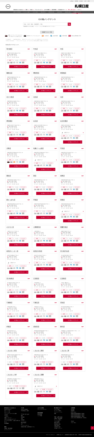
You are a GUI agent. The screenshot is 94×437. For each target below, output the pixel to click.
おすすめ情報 (46, 9)
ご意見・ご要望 (87, 1)
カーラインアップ (7, 429)
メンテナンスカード (25, 425)
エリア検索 (40, 415)
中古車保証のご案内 (25, 410)
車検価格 (22, 417)
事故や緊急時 (23, 422)
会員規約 (6, 414)
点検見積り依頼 (67, 12)
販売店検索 (54, 9)
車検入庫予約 (43, 12)
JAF (21, 424)
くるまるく (6, 416)
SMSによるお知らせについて (10, 419)
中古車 (31, 9)
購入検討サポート (62, 9)
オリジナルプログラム (42, 409)
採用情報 (76, 1)
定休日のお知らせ (7, 409)
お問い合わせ (73, 412)
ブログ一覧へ (73, 422)
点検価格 (22, 419)
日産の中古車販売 (24, 409)
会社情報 (81, 1)
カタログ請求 (35, 12)
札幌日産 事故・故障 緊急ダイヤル (28, 426)
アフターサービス (38, 9)
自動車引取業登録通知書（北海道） (78, 413)
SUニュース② (7, 412)
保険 (55, 413)
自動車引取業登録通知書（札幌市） (78, 414)
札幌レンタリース (7, 417)
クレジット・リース (58, 412)
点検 (22, 418)
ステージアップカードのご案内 (10, 413)
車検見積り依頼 (51, 12)
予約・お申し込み (71, 9)
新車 (26, 9)
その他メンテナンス (77, 12)
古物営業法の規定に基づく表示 (71, 434)
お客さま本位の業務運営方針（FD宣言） (79, 417)
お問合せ (72, 1)
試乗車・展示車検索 (17, 12)
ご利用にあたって (59, 434)
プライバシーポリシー (50, 434)
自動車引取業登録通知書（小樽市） (78, 416)
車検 (22, 415)
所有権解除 (6, 423)
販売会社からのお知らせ (18, 9)
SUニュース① (7, 410)
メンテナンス (23, 421)
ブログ (78, 9)
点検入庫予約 (59, 12)
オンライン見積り (27, 12)
